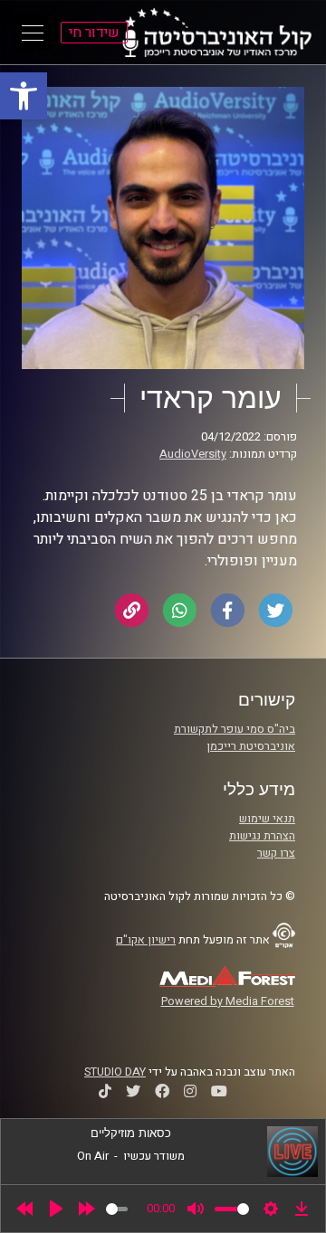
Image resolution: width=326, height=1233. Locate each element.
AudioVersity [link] (192, 454)
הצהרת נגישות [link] (262, 836)
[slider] (117, 1209)
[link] (23, 95)
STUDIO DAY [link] (115, 1072)
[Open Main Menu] (32, 32)
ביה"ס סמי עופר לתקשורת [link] (234, 729)
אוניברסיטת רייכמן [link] (250, 746)
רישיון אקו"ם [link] (146, 940)
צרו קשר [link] (276, 853)
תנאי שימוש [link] (267, 819)
